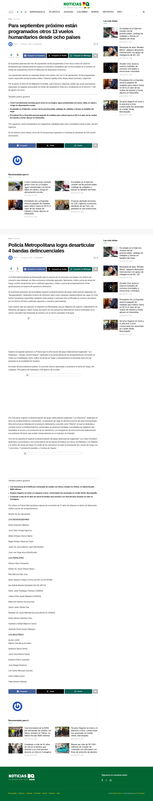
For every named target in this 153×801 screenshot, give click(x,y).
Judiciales (17, 238)
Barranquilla (37, 12)
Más (119, 12)
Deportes (108, 12)
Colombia (82, 12)
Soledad (68, 12)
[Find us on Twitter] (21, 12)
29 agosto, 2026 (31, 195)
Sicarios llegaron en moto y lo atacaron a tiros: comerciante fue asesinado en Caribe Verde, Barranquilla (132, 106)
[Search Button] (144, 12)
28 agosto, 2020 (26, 44)
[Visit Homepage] (76, 4)
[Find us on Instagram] (26, 12)
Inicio (10, 19)
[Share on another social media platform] (95, 55)
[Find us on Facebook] (17, 12)
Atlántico (54, 12)
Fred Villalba (140, 793)
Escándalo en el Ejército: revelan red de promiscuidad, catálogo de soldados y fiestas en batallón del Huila (131, 33)
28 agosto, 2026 (126, 74)
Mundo (95, 12)
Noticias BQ (117, 793)
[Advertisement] (124, 137)
